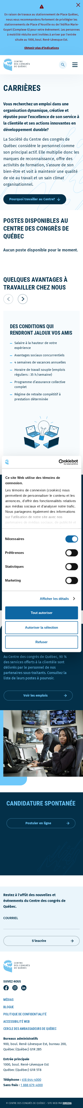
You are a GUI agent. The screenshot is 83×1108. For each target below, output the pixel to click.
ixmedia (70, 1103)
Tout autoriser (41, 613)
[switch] (71, 552)
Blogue (8, 1007)
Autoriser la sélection (41, 627)
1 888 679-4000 (32, 1085)
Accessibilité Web (16, 1021)
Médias (8, 1000)
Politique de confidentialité (24, 1014)
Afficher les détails (54, 599)
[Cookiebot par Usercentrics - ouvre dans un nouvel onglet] (59, 462)
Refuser (41, 642)
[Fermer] (78, 5)
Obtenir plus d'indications (41, 48)
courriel (10, 918)
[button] (23, 299)
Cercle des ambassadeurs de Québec (29, 1029)
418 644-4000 (31, 1080)
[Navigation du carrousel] (41, 299)
